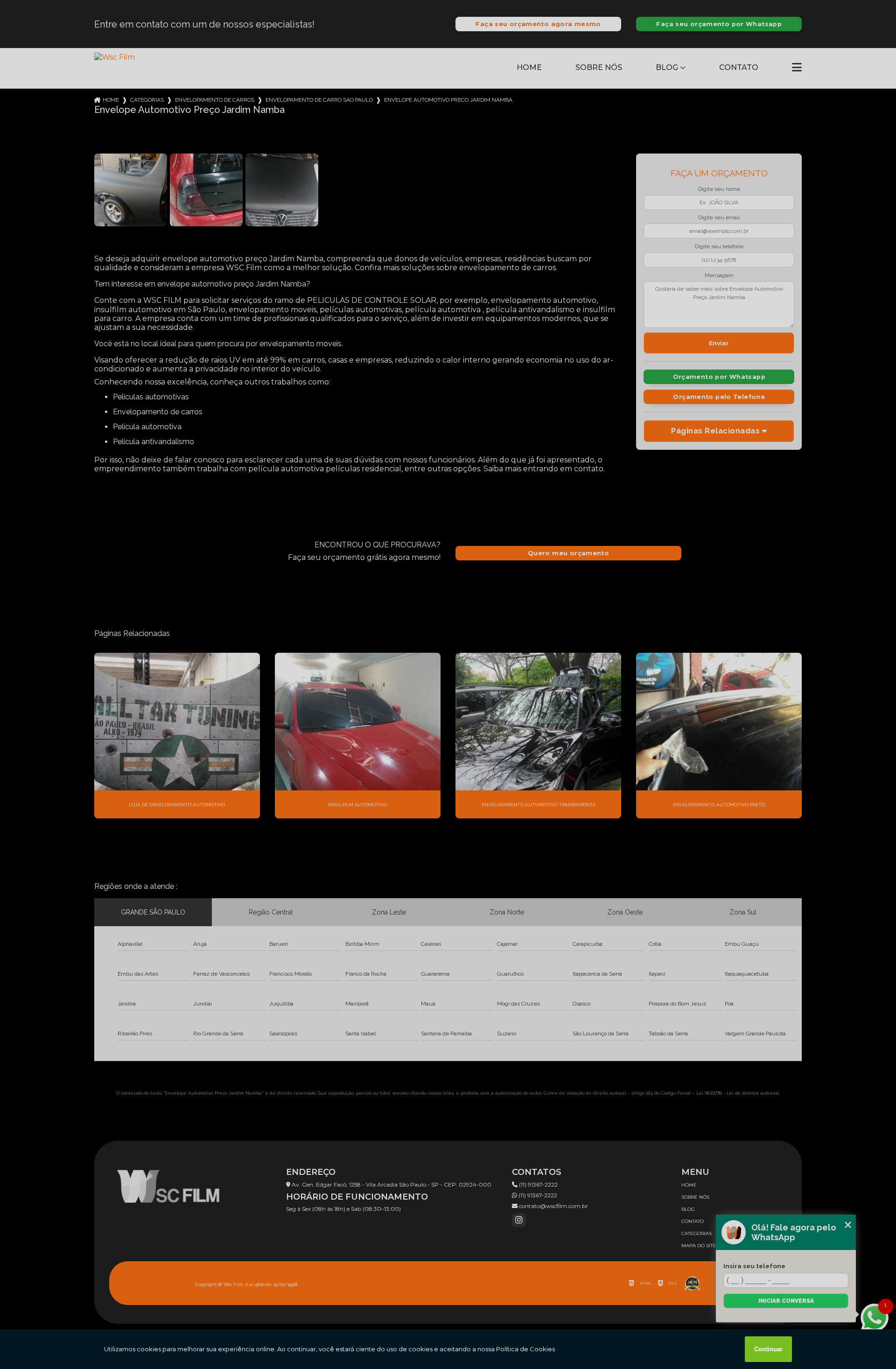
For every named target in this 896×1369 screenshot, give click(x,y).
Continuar (768, 1349)
